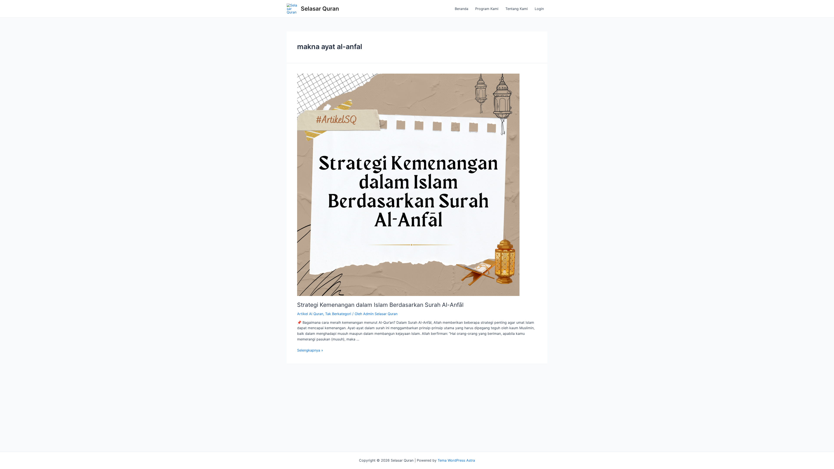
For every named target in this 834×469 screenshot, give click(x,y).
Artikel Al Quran (310, 314)
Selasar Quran (320, 8)
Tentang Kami (516, 9)
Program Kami (486, 9)
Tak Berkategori (338, 314)
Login (539, 9)
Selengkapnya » (310, 350)
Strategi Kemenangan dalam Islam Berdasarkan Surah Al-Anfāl (380, 304)
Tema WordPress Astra (456, 460)
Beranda (461, 9)
